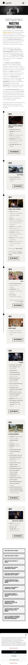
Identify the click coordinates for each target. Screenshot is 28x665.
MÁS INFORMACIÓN (14, 152)
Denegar (14, 656)
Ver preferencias (14, 660)
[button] (26, 635)
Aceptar (14, 652)
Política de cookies (13, 663)
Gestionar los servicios (13, 648)
